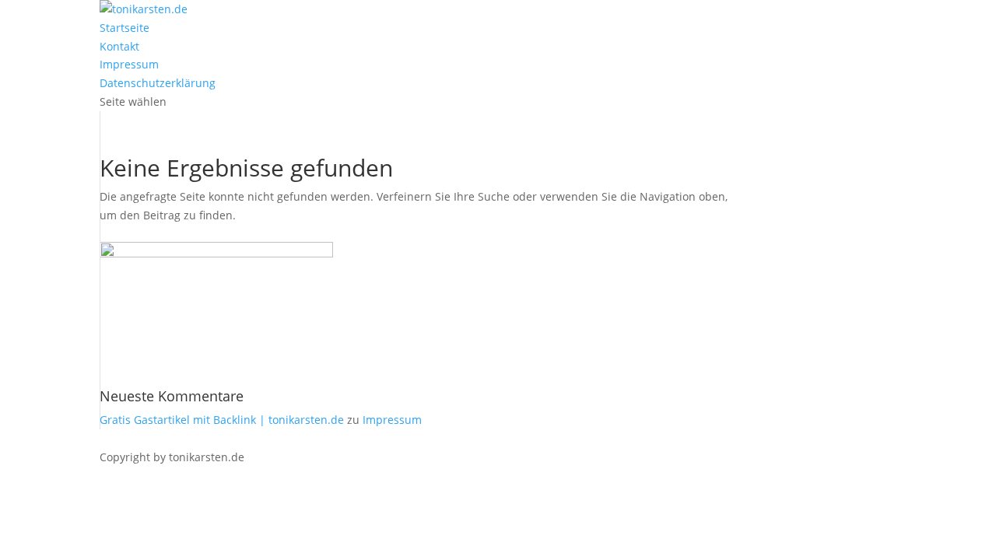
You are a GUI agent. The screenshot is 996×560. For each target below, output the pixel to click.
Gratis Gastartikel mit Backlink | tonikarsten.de (222, 419)
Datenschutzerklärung (158, 82)
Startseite (124, 27)
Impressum (129, 64)
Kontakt (119, 46)
